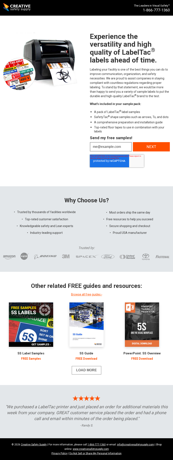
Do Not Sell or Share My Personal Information (95, 453)
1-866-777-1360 (97, 444)
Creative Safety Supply (34, 444)
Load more (86, 370)
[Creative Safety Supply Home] (17, 7)
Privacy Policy (59, 453)
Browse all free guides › (86, 294)
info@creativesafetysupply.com (135, 444)
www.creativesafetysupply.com (91, 449)
